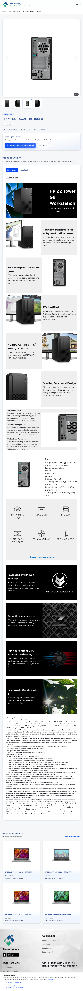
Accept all (19, 987)
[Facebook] (4, 955)
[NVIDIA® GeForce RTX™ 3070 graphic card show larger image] (59, 351)
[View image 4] (37, 103)
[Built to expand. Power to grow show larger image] (59, 275)
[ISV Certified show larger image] (23, 313)
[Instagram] (13, 955)
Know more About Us (50, 941)
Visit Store (46, 944)
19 (6, 782)
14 (6, 764)
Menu (77, 4)
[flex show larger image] (60, 582)
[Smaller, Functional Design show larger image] (23, 389)
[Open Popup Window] (41, 177)
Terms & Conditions (10, 971)
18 (6, 776)
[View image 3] (27, 103)
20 (6, 788)
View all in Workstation (73, 836)
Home (4, 11)
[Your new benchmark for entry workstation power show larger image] (23, 237)
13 (6, 762)
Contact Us (43, 145)
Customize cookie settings (12, 982)
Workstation (17, 11)
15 (6, 766)
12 (6, 760)
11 (6, 758)
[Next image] (77, 58)
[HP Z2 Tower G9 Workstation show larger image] (60, 429)
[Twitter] (9, 955)
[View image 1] (7, 103)
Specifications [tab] (25, 170)
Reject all (9, 987)
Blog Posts (46, 948)
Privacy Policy (8, 968)
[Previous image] (6, 58)
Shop (9, 11)
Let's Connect (47, 952)
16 (6, 768)
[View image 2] (17, 103)
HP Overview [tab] (11, 170)
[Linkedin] (17, 955)
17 (6, 772)
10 (6, 756)
